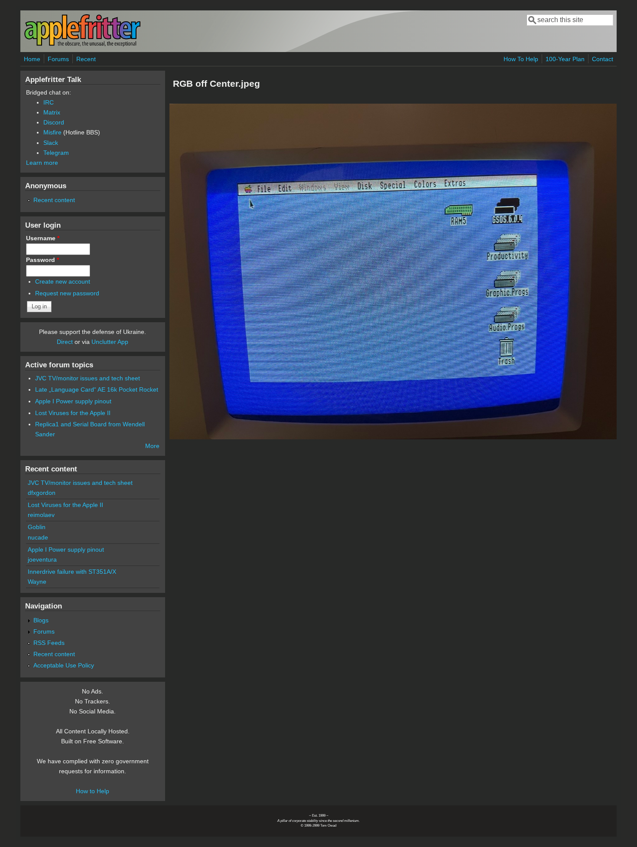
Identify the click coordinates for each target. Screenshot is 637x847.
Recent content (54, 199)
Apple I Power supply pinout (73, 401)
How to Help (92, 791)
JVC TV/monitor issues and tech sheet (87, 378)
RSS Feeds (49, 642)
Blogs (41, 620)
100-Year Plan (565, 59)
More (152, 445)
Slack (50, 142)
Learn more (42, 162)
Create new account (62, 281)
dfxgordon (41, 492)
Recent (86, 59)
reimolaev (41, 514)
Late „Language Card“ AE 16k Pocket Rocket (96, 389)
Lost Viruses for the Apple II (72, 412)
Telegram (56, 152)
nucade (38, 537)
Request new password (67, 293)
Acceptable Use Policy (63, 665)
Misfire (52, 132)
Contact (602, 59)
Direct (65, 341)
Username (42, 238)
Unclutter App (109, 341)
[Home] (82, 45)
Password (42, 259)
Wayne (37, 581)
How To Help (521, 59)
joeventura (42, 559)
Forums (58, 59)
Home (32, 59)
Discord (53, 122)
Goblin (37, 526)
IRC (48, 102)
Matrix (51, 112)
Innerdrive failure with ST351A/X (72, 571)
